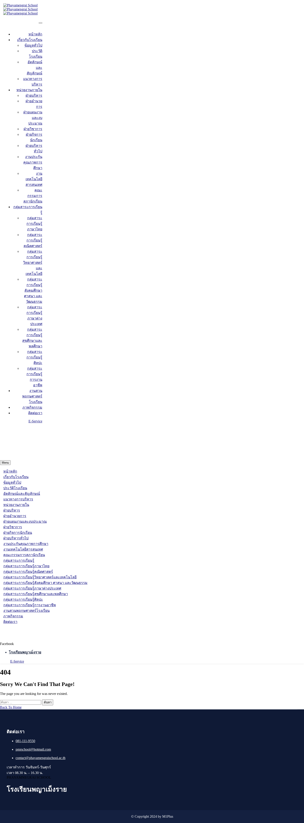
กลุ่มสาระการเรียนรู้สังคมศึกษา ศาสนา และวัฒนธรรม (33, 290)
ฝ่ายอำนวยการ (14, 516)
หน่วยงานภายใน (29, 90)
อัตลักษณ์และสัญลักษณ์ (21, 493)
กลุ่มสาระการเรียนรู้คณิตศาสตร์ (33, 240)
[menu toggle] (40, 23)
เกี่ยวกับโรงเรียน (29, 40)
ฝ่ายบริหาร (34, 95)
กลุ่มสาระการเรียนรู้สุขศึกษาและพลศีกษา (35, 594)
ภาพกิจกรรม (32, 407)
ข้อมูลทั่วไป (33, 45)
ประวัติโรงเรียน (15, 488)
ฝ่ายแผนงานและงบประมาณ (32, 117)
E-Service (35, 421)
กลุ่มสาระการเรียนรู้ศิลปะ (34, 357)
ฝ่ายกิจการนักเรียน (17, 532)
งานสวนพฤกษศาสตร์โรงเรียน (32, 396)
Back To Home (11, 707)
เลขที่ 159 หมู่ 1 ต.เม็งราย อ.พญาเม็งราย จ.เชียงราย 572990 (58, 449)
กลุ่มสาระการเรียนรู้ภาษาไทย (34, 223)
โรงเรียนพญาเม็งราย (25, 652)
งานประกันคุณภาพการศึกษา (32, 162)
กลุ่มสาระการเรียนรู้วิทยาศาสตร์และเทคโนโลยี (32, 263)
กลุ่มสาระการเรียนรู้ (18, 560)
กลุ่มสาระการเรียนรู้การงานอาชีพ (29, 605)
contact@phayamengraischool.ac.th (35, 433)
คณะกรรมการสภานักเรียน (32, 195)
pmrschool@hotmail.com (33, 749)
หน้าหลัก (35, 34)
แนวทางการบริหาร (18, 499)
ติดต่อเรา (35, 413)
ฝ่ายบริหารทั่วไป (15, 538)
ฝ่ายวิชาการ (33, 129)
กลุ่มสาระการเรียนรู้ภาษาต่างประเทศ (32, 588)
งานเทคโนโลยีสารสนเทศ (34, 179)
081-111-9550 (25, 741)
